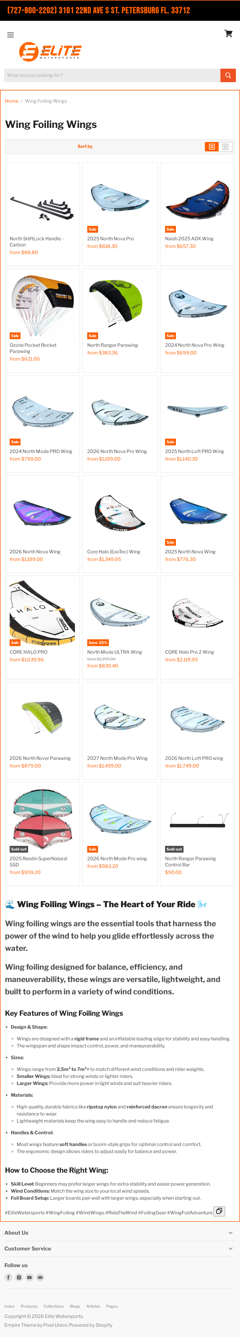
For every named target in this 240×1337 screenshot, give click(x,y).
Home (11, 101)
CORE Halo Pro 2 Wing (189, 652)
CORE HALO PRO (28, 652)
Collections (54, 1306)
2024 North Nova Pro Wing (194, 345)
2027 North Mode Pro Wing (117, 758)
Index (9, 1306)
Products (29, 1306)
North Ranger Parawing (112, 345)
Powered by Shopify (90, 1325)
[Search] (228, 75)
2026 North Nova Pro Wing (117, 451)
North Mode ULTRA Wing (114, 652)
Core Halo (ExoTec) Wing (113, 552)
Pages (112, 1306)
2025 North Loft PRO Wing (194, 451)
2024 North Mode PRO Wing (41, 451)
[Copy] (219, 1211)
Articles (93, 1306)
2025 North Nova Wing (190, 552)
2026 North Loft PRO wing (194, 758)
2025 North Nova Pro (110, 238)
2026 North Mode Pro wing (117, 858)
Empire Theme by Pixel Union (35, 1325)
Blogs (75, 1306)
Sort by (85, 146)
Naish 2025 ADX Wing (189, 238)
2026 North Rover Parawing (40, 758)
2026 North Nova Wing (35, 552)
